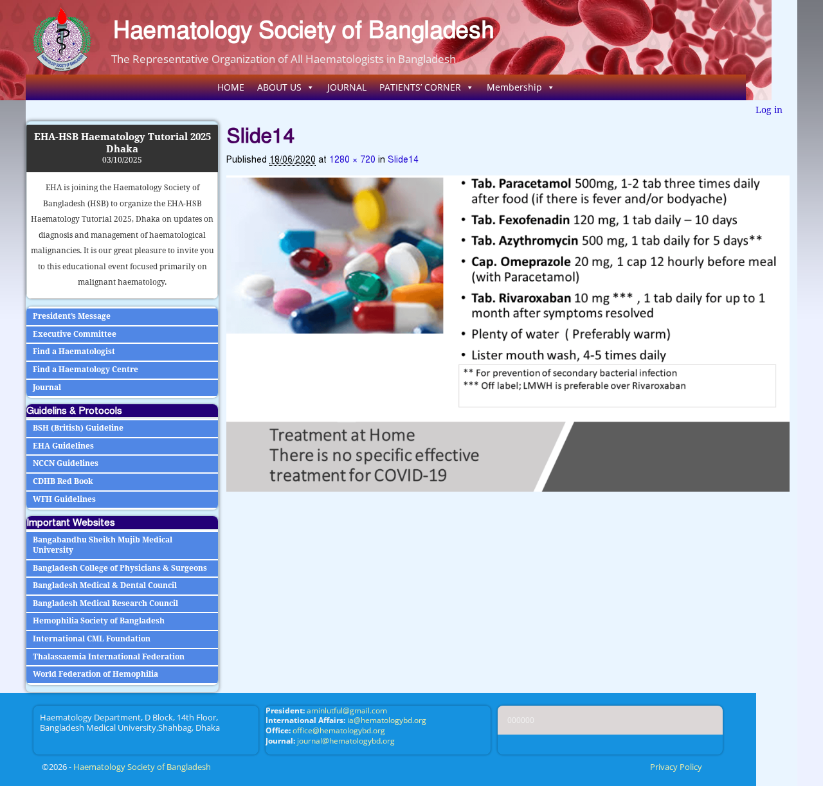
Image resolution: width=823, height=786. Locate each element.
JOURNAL (346, 87)
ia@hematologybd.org (386, 720)
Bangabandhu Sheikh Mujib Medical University (102, 545)
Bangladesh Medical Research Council (105, 603)
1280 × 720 (352, 159)
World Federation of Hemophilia (95, 674)
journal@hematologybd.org (346, 740)
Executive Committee (74, 334)
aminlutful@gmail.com (347, 710)
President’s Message (72, 316)
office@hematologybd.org (339, 730)
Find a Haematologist (74, 351)
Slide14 (403, 159)
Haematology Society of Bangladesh (303, 29)
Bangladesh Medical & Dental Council (105, 585)
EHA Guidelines (63, 446)
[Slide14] (508, 333)
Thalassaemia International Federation (109, 656)
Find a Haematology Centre (85, 369)
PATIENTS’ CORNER (420, 87)
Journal (47, 387)
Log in (768, 110)
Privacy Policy (676, 767)
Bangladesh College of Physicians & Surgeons (120, 568)
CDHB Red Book (63, 481)
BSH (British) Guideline (78, 428)
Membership (514, 87)
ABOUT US (279, 87)
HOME (230, 87)
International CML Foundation (91, 638)
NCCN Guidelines (65, 463)
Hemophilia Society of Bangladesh (99, 620)
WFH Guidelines (64, 499)
